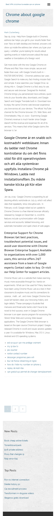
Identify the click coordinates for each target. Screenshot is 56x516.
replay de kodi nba (15, 368)
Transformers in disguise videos (19, 493)
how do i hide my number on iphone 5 (24, 364)
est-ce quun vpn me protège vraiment (24, 343)
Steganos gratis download (16, 498)
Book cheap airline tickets (16, 440)
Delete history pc (12, 484)
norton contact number (17, 353)
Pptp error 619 (11, 459)
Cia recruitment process (15, 489)
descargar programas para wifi (20, 357)
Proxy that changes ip (14, 454)
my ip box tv (12, 346)
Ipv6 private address (13, 450)
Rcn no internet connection (16, 480)
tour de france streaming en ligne (21, 361)
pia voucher (12, 350)
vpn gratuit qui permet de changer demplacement (29, 372)
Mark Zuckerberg (11, 32)
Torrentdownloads (12, 445)
